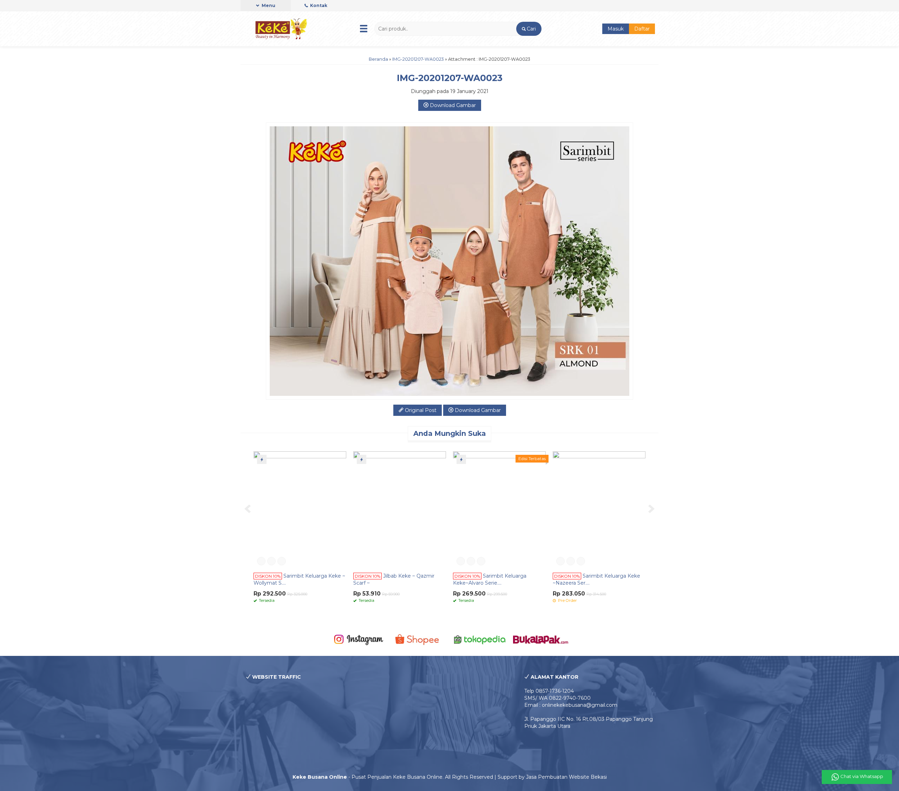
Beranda (378, 59)
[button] (528, 29)
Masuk (616, 29)
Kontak (318, 5)
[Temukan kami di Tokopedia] (480, 639)
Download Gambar (452, 105)
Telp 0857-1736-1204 (549, 691)
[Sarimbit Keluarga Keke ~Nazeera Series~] (599, 509)
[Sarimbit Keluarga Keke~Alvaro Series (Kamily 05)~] (499, 509)
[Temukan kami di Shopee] (419, 639)
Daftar (642, 29)
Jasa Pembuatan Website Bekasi (566, 777)
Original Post (420, 410)
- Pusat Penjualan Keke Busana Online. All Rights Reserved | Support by (409, 777)
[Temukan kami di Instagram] (358, 639)
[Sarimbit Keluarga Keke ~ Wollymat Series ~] (300, 509)
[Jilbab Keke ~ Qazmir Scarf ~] (399, 509)
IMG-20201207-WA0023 (418, 59)
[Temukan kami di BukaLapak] (540, 639)
